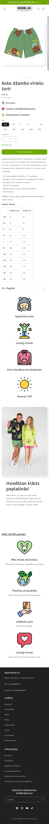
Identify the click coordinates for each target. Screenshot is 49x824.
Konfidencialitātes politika (15, 776)
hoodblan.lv (20, 818)
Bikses (7, 720)
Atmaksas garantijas (12, 771)
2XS (5, 124)
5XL (31, 129)
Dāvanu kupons (11, 740)
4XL (22, 129)
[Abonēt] (41, 799)
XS (14, 124)
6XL (39, 129)
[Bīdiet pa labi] (29, 77)
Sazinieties (9, 761)
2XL (5, 129)
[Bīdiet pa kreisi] (19, 77)
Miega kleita (9, 725)
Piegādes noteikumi (12, 766)
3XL (14, 129)
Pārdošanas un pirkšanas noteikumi (18, 781)
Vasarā (7, 730)
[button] (4, 8)
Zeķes (7, 714)
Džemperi (8, 704)
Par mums (8, 755)
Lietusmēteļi (9, 709)
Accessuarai (9, 735)
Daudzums (5, 134)
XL (42, 124)
